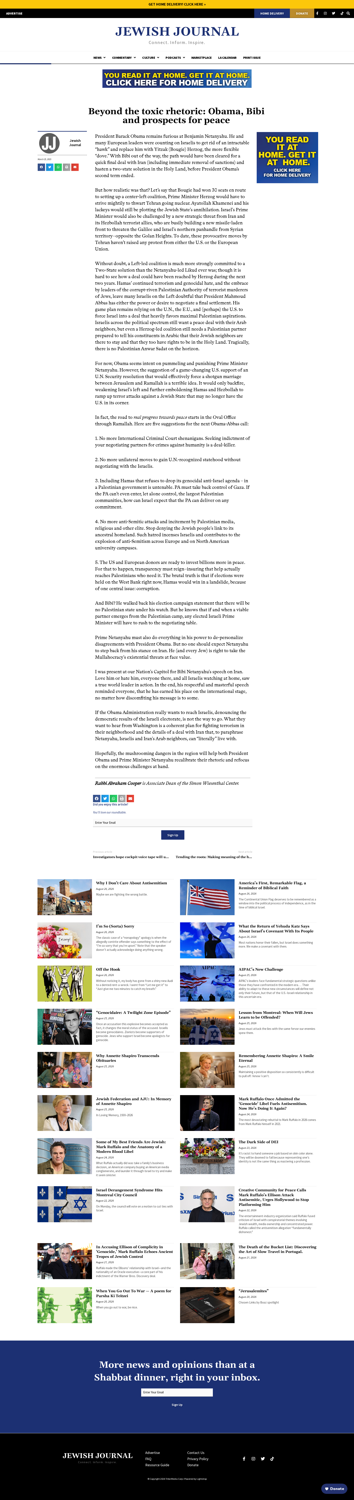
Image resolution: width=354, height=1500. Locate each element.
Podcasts (173, 57)
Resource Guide (157, 1465)
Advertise (152, 1452)
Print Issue (252, 57)
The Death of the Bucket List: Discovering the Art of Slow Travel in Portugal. (277, 1249)
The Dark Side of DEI (258, 1142)
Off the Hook (108, 969)
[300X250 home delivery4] (287, 157)
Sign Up (172, 835)
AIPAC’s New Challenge (261, 969)
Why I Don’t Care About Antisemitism (131, 883)
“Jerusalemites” (254, 1291)
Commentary (122, 57)
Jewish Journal (177, 32)
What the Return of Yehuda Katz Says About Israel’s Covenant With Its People (276, 928)
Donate (193, 1465)
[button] (41, 167)
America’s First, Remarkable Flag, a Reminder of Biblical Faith (272, 885)
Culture (148, 57)
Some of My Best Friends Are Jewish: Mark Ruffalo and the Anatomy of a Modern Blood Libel (131, 1147)
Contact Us (195, 1452)
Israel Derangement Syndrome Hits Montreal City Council (129, 1192)
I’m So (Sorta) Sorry (115, 926)
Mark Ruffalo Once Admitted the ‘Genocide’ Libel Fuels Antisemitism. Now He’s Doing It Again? (273, 1104)
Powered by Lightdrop (195, 1478)
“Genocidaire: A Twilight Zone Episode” (133, 1012)
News (97, 57)
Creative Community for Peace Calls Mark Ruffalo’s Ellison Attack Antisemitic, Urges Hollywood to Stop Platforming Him (274, 1197)
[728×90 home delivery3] (177, 78)
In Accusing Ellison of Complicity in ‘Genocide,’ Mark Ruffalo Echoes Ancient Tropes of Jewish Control (134, 1252)
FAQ (148, 1458)
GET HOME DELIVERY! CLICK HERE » (177, 4)
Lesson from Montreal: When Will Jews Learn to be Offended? (276, 1015)
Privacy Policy (197, 1458)
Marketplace (201, 57)
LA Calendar (227, 57)
